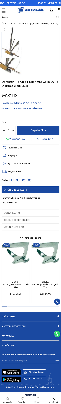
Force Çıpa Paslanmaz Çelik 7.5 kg (45, 285)
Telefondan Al (46, 139)
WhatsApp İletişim (36, 372)
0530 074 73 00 (36, 378)
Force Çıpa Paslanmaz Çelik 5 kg (16, 285)
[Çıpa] (14, 23)
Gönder (57, 360)
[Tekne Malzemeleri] (8, 23)
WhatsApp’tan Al (17, 139)
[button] (4, 306)
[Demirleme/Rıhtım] (11, 23)
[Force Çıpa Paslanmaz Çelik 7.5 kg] (45, 260)
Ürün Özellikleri (15, 189)
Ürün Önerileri (14, 227)
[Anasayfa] (5, 23)
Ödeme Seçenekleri (17, 220)
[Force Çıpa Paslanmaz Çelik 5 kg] (16, 260)
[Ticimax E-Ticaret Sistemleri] (30, 395)
